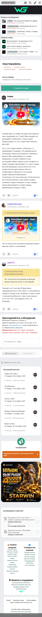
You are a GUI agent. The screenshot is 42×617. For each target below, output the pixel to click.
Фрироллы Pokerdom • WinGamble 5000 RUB (18, 454)
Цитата (15, 195)
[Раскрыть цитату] (5, 213)
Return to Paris (10, 424)
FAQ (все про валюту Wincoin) (21, 585)
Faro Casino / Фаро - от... (29, 52)
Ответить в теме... (14, 342)
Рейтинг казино (12, 550)
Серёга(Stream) (10, 274)
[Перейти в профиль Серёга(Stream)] (4, 205)
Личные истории (29, 554)
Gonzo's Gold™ (10, 399)
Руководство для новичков (21, 582)
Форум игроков (30, 552)
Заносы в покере (29, 559)
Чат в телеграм (29, 565)
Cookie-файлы (31, 600)
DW (31, 602)
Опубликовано (18, 99)
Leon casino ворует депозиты (19, 46)
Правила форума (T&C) (21, 587)
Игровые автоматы (23, 80)
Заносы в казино (29, 557)
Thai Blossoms (10, 386)
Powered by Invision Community (21, 611)
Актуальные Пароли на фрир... (26, 21)
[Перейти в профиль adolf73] (4, 264)
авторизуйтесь (15, 325)
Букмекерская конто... (29, 26)
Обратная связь (21, 589)
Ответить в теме (21, 88)
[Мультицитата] (3, 195)
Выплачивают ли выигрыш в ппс (20, 41)
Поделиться (11, 353)
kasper (26, 213)
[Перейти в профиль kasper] (4, 98)
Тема (8, 600)
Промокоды (12, 564)
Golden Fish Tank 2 (11, 374)
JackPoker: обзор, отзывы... (28, 31)
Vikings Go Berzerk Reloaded (15, 411)
